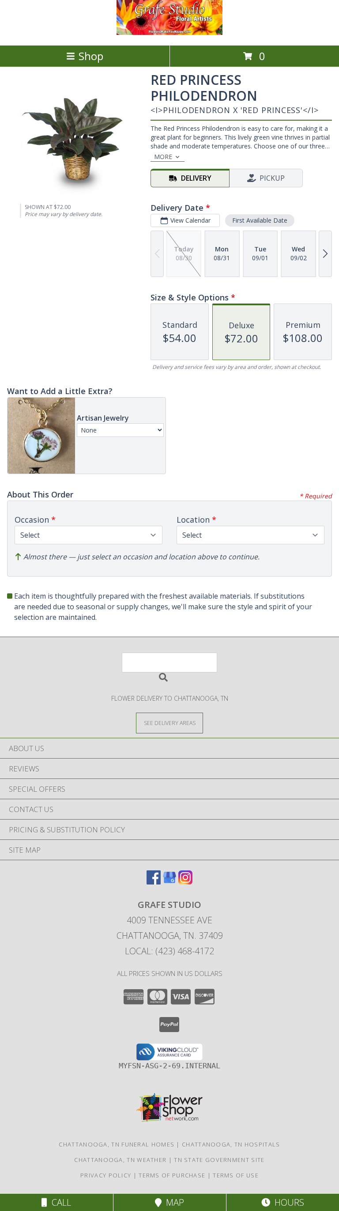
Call (59, 1202)
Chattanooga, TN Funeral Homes (116, 1144)
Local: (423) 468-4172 (169, 951)
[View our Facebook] (154, 882)
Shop (91, 56)
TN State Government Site (219, 1160)
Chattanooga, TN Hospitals (231, 1144)
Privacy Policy (105, 1175)
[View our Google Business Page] (169, 882)
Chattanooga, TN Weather (120, 1160)
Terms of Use (236, 1175)
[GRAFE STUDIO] (169, 32)
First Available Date (259, 220)
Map (173, 1202)
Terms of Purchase (172, 1175)
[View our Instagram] (185, 882)
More (163, 156)
